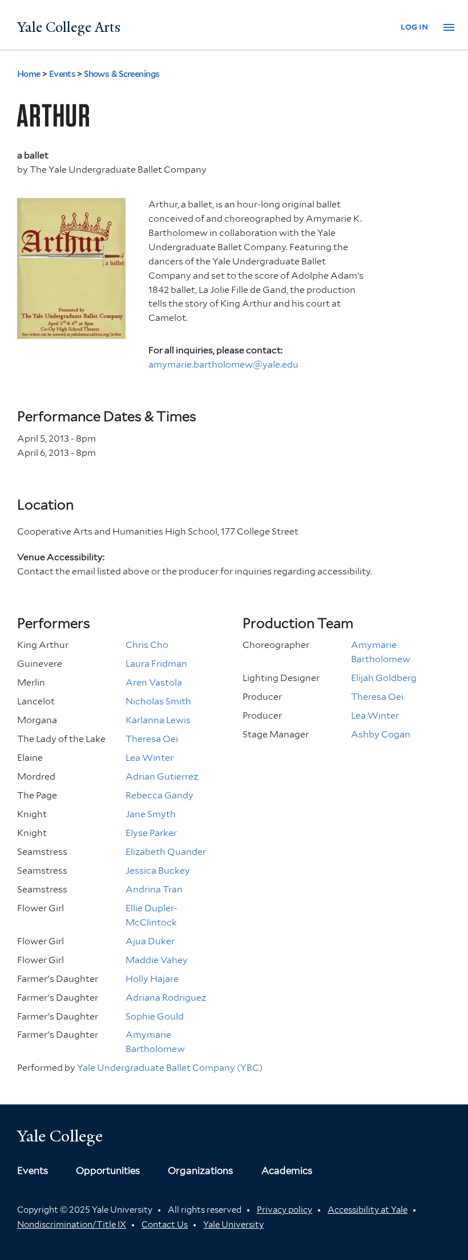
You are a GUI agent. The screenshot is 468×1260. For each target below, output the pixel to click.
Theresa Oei (152, 738)
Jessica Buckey (158, 870)
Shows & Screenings (121, 74)
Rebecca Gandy (159, 795)
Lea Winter (150, 757)
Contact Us (165, 1225)
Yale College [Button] (60, 1136)
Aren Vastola (154, 682)
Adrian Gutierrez (162, 776)
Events (62, 74)
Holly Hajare (152, 978)
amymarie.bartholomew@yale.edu (223, 364)
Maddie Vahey (157, 960)
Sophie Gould (155, 1016)
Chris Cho (147, 644)
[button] (448, 28)
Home (29, 74)
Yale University (233, 1225)
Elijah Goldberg (384, 677)
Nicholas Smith (158, 701)
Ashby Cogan (380, 734)
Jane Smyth (151, 814)
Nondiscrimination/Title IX (71, 1225)
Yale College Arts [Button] (68, 27)
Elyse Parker (151, 832)
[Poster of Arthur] (71, 331)
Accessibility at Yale (368, 1210)
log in (414, 26)
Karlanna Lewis (158, 720)
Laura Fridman (156, 663)
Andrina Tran (154, 889)
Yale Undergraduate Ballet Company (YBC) (170, 1067)
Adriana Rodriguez (166, 997)
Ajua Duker (150, 941)
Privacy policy (284, 1210)
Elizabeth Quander (166, 851)
